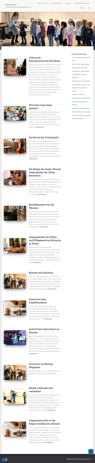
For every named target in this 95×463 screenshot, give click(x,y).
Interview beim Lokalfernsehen (81, 98)
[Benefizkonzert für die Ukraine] (15, 213)
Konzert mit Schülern (41, 272)
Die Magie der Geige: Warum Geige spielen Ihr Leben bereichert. (45, 172)
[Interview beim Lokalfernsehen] (15, 307)
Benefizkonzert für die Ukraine (81, 81)
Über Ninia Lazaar (43, 3)
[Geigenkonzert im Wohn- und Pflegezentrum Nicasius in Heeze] (15, 245)
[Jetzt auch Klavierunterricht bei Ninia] (15, 67)
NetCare (88, 459)
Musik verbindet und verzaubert (81, 112)
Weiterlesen (40, 127)
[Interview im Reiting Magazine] (15, 372)
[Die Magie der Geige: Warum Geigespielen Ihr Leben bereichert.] (15, 177)
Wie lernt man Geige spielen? (81, 64)
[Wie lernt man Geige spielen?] (15, 113)
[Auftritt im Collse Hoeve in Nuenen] (15, 337)
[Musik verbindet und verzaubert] (15, 396)
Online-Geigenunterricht (82, 3)
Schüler (68, 3)
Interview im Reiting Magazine (81, 108)
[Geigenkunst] (15, 146)
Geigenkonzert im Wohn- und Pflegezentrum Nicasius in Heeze (45, 240)
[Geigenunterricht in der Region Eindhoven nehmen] (15, 429)
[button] (88, 8)
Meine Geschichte (57, 3)
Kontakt (82, 8)
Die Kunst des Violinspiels (44, 137)
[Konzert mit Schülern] (15, 281)
